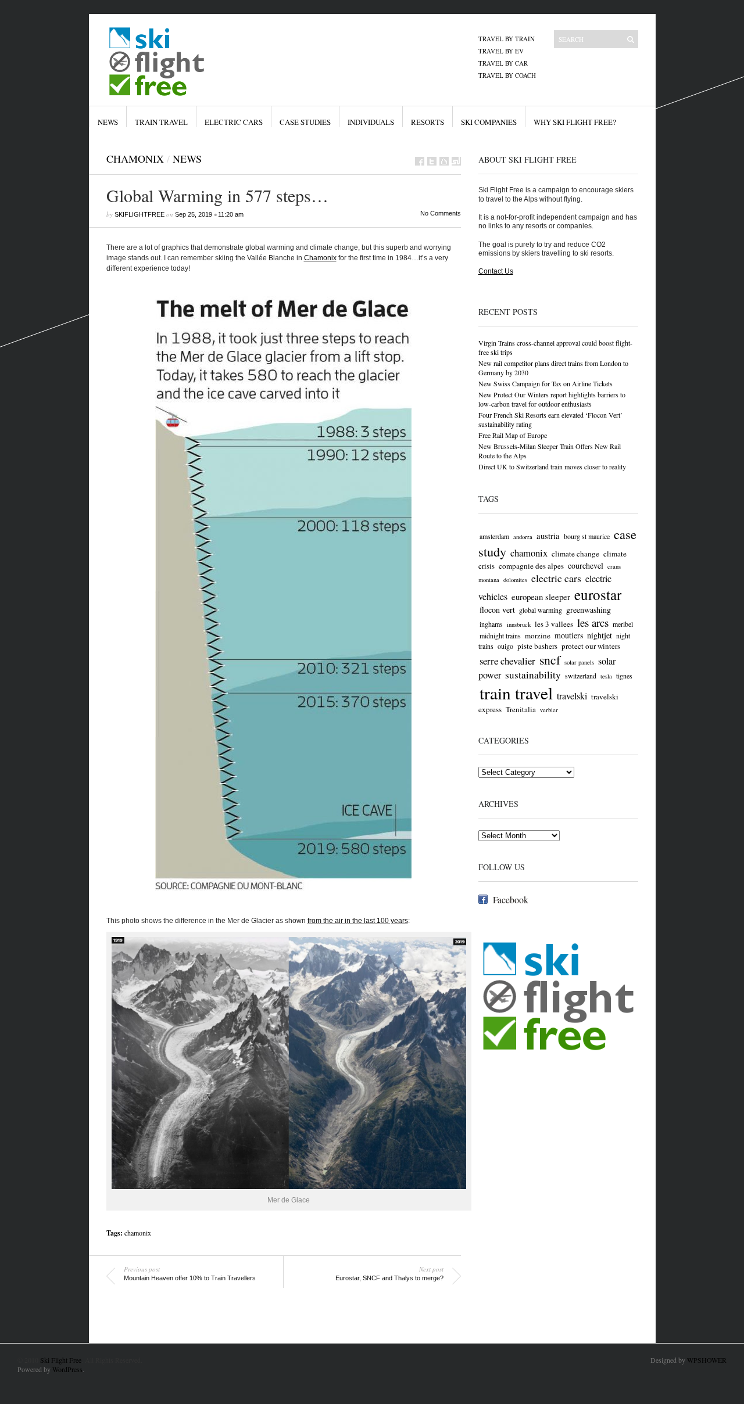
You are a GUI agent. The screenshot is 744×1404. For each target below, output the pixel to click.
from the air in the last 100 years (357, 921)
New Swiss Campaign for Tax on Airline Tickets (545, 383)
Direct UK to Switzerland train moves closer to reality (552, 466)
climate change (575, 553)
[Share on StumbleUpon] (456, 161)
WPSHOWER (707, 1359)
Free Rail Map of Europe (512, 435)
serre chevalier (507, 660)
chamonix (137, 1232)
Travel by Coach (507, 75)
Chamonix (135, 159)
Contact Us (495, 271)
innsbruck (519, 624)
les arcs (593, 622)
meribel (623, 624)
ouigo (505, 646)
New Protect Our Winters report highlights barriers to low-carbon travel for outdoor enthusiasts (551, 399)
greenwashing (588, 609)
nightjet (599, 635)
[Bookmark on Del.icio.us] (444, 161)
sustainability (533, 674)
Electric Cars (234, 122)
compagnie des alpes (531, 566)
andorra (522, 537)
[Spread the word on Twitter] (432, 161)
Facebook (510, 899)
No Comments (440, 213)
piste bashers (537, 646)
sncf (549, 659)
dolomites (515, 580)
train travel (516, 692)
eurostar (597, 594)
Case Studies (305, 122)
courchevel (585, 565)
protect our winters (590, 646)
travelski (572, 696)
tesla (606, 676)
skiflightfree (139, 214)
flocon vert (497, 609)
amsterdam (494, 536)
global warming (540, 610)
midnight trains (500, 635)
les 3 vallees (554, 624)
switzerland (580, 675)
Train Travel (161, 122)
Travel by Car (503, 63)
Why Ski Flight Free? (575, 122)
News (108, 122)
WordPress (67, 1369)
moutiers (569, 635)
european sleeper (541, 596)
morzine (537, 635)
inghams (491, 624)
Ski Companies (489, 122)
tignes (624, 675)
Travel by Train (506, 38)
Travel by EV (501, 50)
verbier (549, 710)
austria (548, 535)
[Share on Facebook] (419, 161)
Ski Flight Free (60, 1359)
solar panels (579, 662)
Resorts (427, 122)
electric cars (556, 578)
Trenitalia (521, 709)
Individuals (371, 122)
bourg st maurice (587, 536)
